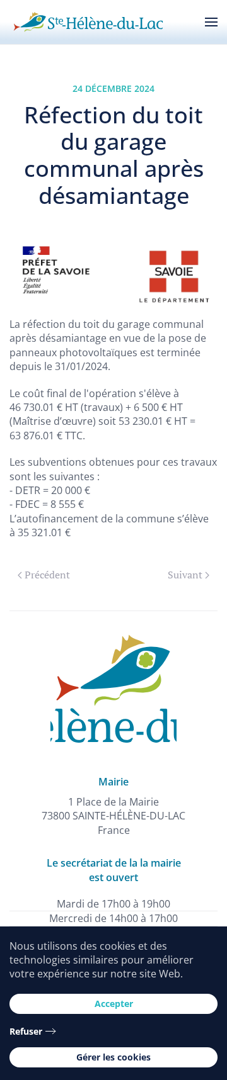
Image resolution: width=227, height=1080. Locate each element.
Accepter (114, 1004)
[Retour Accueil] (88, 22)
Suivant (185, 575)
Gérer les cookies (113, 1057)
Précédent (47, 575)
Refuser (25, 1031)
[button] (211, 22)
